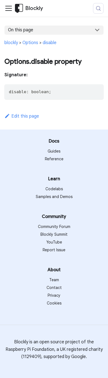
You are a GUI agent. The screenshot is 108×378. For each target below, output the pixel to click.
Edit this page (25, 116)
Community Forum (54, 226)
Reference (54, 158)
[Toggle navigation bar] (8, 8)
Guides (54, 151)
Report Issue (54, 249)
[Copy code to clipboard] (96, 91)
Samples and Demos (54, 196)
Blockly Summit (54, 234)
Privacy (54, 295)
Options (30, 42)
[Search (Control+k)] (98, 8)
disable (49, 42)
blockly (11, 42)
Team (54, 279)
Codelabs (54, 188)
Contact (54, 287)
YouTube (54, 242)
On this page (20, 30)
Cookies (54, 303)
